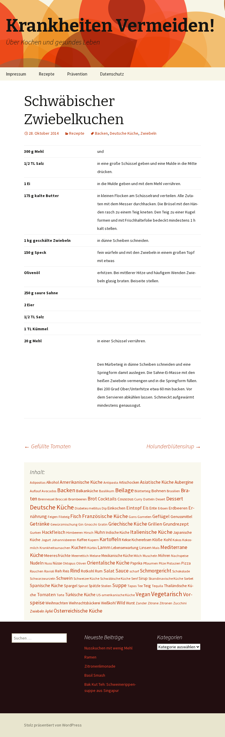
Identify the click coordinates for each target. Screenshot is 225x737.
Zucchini (180, 603)
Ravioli (49, 571)
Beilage (124, 490)
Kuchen (78, 547)
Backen (101, 133)
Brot (92, 498)
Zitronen (165, 603)
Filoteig (64, 516)
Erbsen (163, 508)
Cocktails (107, 499)
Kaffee (82, 539)
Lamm (104, 547)
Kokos (177, 540)
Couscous (125, 499)
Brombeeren (77, 499)
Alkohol (52, 482)
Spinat (83, 586)
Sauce (122, 570)
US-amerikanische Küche (115, 595)
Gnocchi (90, 524)
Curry (138, 499)
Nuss (48, 563)
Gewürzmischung (63, 524)
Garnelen (144, 516)
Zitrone (153, 603)
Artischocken (129, 482)
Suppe (119, 585)
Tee (140, 586)
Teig (147, 585)
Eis (146, 508)
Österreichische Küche (78, 610)
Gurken (35, 532)
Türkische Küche (80, 594)
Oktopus (69, 563)
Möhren (164, 555)
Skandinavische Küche (166, 578)
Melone (95, 555)
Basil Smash (94, 675)
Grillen (155, 524)
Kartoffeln (110, 539)
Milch (138, 555)
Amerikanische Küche (81, 482)
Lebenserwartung (124, 547)
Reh (58, 571)
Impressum (16, 74)
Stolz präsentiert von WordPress (53, 725)
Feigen (53, 516)
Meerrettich (80, 555)
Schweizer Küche (86, 578)
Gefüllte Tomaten (47, 446)
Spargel (70, 585)
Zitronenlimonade (99, 666)
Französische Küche (105, 516)
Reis (66, 571)
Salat (109, 571)
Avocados (49, 491)
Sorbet (188, 578)
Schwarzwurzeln (42, 578)
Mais (155, 548)
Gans (133, 516)
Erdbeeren (178, 508)
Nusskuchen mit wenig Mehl (108, 648)
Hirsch (88, 532)
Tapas (132, 586)
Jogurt (46, 540)
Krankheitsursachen (55, 548)
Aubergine (184, 482)
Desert (160, 499)
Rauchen (36, 571)
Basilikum (106, 491)
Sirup (143, 578)
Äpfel (49, 611)
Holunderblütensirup (173, 446)
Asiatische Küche (157, 482)
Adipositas (37, 482)
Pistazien (173, 563)
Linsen (145, 547)
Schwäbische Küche (115, 578)
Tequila (157, 586)
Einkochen (116, 508)
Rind (75, 570)
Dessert (174, 498)
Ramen (90, 657)
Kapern (93, 540)
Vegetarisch (166, 594)
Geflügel (161, 516)
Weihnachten (56, 603)
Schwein (64, 578)
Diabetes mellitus (88, 508)
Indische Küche (117, 532)
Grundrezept (176, 524)
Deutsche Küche (124, 133)
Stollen (106, 586)
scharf (134, 571)
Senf (134, 578)
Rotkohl (87, 571)
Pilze (162, 563)
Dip (104, 508)
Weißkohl (108, 603)
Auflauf (35, 491)
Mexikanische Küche (117, 555)
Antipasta (110, 482)
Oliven (81, 563)
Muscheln (150, 555)
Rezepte (46, 74)
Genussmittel (181, 516)
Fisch (75, 516)
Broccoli (61, 499)
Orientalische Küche (108, 563)
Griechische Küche (127, 524)
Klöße (157, 539)
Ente (153, 508)
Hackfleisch (53, 532)
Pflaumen (150, 563)
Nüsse (57, 563)
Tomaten (46, 594)
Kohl (167, 539)
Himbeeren (74, 532)
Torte (60, 595)
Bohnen (158, 490)
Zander (141, 603)
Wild (121, 603)
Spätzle (94, 585)
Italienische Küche (151, 532)
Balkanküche (87, 490)
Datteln (149, 499)
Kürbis (92, 548)
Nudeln (37, 563)
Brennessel (46, 499)
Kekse (126, 539)
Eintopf (134, 508)
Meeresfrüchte (57, 555)
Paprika (136, 563)
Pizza (186, 563)
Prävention (77, 74)
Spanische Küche (46, 585)
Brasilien (173, 491)
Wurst (130, 603)
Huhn (99, 532)
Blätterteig (142, 491)
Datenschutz (112, 74)
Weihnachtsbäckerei (84, 603)
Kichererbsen (141, 539)
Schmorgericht (155, 570)
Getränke (40, 524)
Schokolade (181, 571)
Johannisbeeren (64, 540)
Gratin (103, 524)
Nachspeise (179, 555)
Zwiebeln (148, 133)
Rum (99, 571)
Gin (80, 524)
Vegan (143, 594)
